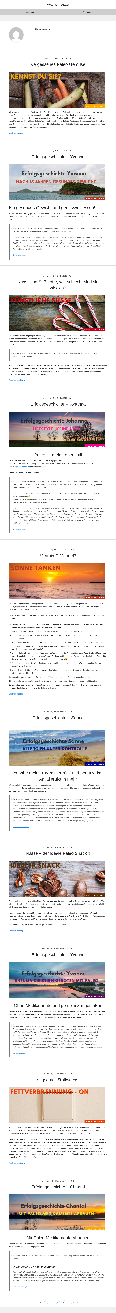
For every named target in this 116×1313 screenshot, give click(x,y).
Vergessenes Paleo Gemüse (58, 64)
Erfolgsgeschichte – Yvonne (58, 156)
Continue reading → (17, 133)
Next (78, 1302)
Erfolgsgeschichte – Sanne (58, 717)
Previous (39, 1302)
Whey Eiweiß (45, 336)
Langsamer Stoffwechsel (58, 1079)
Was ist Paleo (58, 4)
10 (73, 1302)
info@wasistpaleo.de (21, 467)
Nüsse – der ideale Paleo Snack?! (58, 853)
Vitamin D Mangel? (58, 555)
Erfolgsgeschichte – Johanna (58, 404)
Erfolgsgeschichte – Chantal (58, 1187)
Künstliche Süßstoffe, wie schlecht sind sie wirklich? (58, 285)
